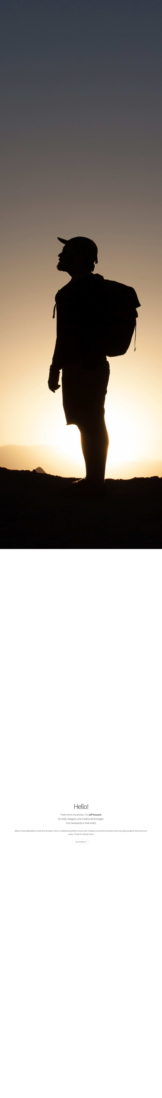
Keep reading (80, 842)
